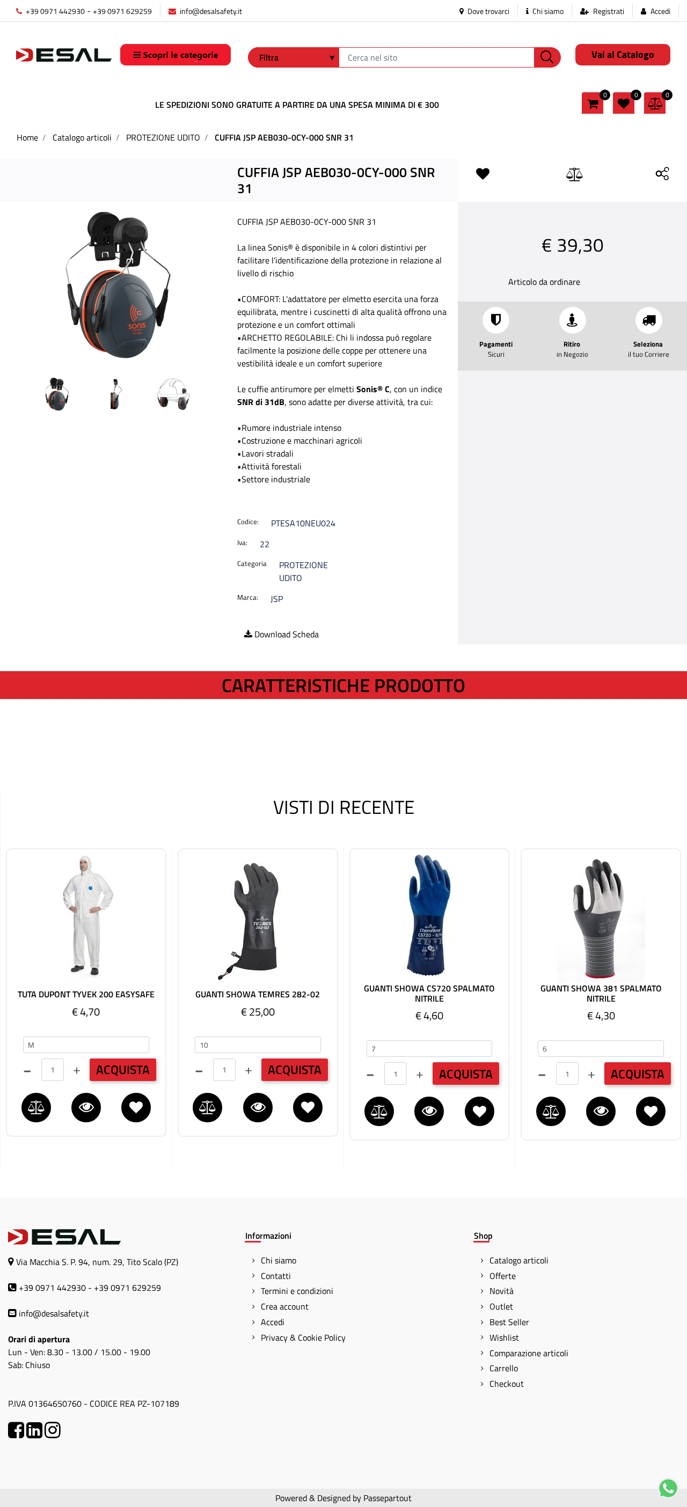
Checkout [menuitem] (506, 1383)
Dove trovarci (487, 11)
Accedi (660, 11)
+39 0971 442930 (54, 11)
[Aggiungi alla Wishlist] (485, 174)
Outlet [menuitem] (501, 1306)
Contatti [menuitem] (276, 1275)
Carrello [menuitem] (503, 1368)
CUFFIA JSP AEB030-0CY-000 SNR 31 (284, 137)
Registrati (608, 11)
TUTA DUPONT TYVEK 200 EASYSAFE (86, 994)
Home (27, 137)
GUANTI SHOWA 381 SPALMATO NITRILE (601, 993)
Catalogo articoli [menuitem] (519, 1260)
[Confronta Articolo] (574, 175)
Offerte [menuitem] (502, 1275)
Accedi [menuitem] (272, 1321)
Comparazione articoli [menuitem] (528, 1353)
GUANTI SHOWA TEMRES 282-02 (257, 994)
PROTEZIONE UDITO (163, 137)
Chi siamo (547, 11)
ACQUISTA (123, 1069)
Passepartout (387, 1497)
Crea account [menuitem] (285, 1306)
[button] (547, 57)
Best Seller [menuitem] (509, 1321)
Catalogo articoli (82, 137)
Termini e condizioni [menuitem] (297, 1290)
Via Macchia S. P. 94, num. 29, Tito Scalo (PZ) (97, 1261)
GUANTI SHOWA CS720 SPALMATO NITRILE (429, 993)
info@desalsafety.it (210, 11)
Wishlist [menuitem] (504, 1337)
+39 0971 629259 (122, 11)
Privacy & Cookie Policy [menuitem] (303, 1337)
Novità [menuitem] (501, 1290)
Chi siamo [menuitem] (278, 1260)
